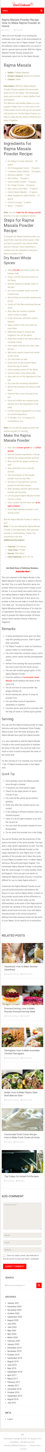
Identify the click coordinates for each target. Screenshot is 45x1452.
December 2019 (14, 1348)
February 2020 (13, 1341)
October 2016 (13, 1392)
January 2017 (13, 1385)
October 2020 (13, 1313)
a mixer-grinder (23, 447)
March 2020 (12, 1337)
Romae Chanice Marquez (12, 974)
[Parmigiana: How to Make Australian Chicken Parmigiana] (22, 1035)
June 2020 (12, 1327)
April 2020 (11, 1334)
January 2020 (13, 1344)
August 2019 (12, 1361)
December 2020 (14, 1306)
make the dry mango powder (28, 212)
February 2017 (13, 1382)
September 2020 (14, 1317)
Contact (23, 1449)
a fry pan (16, 270)
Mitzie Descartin (10, 1180)
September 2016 (14, 1396)
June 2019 (12, 1365)
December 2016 (14, 1389)
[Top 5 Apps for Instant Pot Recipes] (22, 1161)
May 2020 (11, 1330)
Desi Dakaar (6, 30)
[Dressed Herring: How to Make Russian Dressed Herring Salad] (22, 993)
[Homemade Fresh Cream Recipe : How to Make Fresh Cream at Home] (22, 1119)
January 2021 (13, 1303)
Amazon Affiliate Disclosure (15, 1445)
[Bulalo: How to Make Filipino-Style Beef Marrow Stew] (22, 1077)
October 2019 (13, 1354)
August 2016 (12, 1399)
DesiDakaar (8, 1439)
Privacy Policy (35, 1445)
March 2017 (12, 1378)
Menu (5, 10)
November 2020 (14, 1310)
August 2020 (12, 1320)
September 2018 (14, 1372)
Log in (10, 1419)
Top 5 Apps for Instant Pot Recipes (21, 1176)
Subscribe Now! (23, 571)
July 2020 (11, 1324)
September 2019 (14, 1358)
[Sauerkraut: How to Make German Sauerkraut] (22, 951)
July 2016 (11, 1403)
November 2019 (14, 1351)
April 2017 (11, 1375)
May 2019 (11, 1368)
